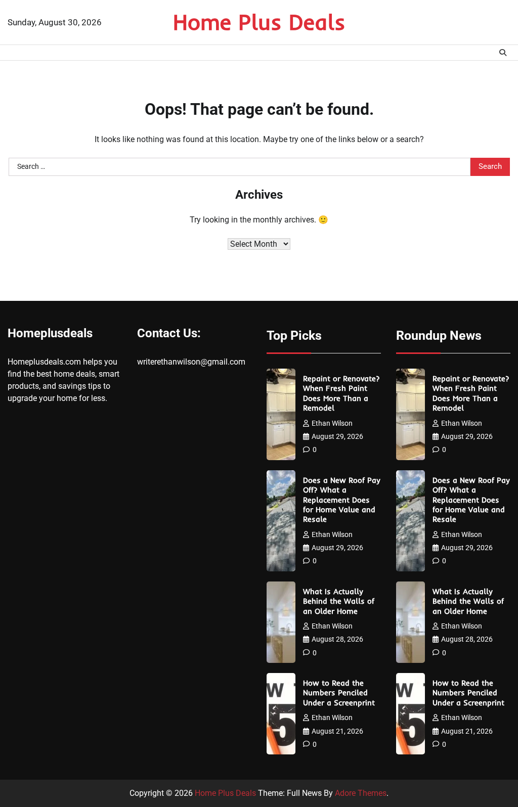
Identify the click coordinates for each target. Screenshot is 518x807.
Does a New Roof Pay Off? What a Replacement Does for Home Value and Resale (341, 499)
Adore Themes (360, 793)
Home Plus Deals (259, 21)
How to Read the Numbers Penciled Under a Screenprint (339, 692)
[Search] (502, 52)
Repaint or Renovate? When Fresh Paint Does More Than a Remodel (341, 393)
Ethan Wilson (332, 423)
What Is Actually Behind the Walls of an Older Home (338, 601)
